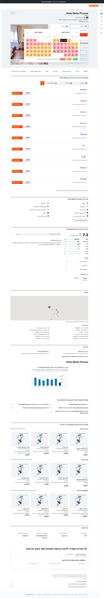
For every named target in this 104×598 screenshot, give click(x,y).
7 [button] (72, 44)
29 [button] (69, 55)
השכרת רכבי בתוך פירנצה (55, 563)
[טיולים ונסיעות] (101, 28)
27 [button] (76, 55)
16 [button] (65, 47)
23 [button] (65, 51)
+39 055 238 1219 (83, 21)
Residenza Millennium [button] (82, 448)
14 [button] (72, 47)
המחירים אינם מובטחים (57, 576)
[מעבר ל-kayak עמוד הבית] (94, 6)
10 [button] (62, 44)
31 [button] (27, 55)
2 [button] (65, 40)
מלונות (80, 594)
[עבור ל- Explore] (101, 21)
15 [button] (69, 47)
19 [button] (54, 47)
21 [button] (72, 51)
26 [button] (54, 51)
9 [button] (65, 44)
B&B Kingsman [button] (45, 508)
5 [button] (54, 40)
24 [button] (62, 51)
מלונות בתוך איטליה (66, 594)
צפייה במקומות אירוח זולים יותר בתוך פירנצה (21, 459)
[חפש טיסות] (101, 10)
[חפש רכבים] (101, 16)
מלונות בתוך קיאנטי (47, 594)
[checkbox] (80, 279)
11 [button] (58, 44)
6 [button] (76, 44)
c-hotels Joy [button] (65, 447)
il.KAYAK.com (85, 594)
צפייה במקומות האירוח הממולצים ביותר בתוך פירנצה (23, 490)
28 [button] (72, 55)
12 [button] (54, 44)
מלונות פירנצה (38, 594)
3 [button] (27, 40)
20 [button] (76, 51)
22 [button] (69, 51)
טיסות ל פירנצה (81, 563)
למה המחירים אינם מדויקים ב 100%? (77, 587)
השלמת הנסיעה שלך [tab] (81, 554)
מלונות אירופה (74, 594)
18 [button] (58, 47)
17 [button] (61, 47)
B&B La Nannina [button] (84, 508)
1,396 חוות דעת (79, 17)
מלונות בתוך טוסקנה (56, 594)
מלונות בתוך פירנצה (32, 563)
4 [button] (58, 40)
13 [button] (76, 47)
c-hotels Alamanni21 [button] (63, 478)
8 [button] (69, 44)
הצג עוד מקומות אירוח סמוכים (18, 428)
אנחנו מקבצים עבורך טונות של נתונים (77, 584)
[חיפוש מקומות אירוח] (101, 13)
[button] (1, 1)
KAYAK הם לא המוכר (81, 581)
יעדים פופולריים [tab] (69, 554)
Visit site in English (46, 1)
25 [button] (58, 51)
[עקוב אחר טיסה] (101, 24)
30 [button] (65, 55)
